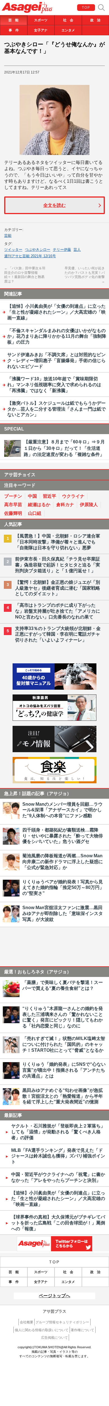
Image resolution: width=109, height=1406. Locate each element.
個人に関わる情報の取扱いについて (41, 1330)
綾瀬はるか (39, 504)
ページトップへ (54, 1295)
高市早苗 (13, 504)
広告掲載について (54, 1338)
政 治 (95, 20)
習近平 (49, 496)
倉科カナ (65, 504)
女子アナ (41, 30)
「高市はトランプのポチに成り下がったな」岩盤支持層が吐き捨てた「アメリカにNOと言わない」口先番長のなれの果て (57, 611)
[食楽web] (54, 781)
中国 (32, 496)
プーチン (13, 496)
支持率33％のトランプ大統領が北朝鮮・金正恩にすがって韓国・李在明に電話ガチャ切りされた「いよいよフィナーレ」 (58, 634)
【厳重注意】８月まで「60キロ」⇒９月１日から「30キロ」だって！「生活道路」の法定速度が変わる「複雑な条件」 (64, 448)
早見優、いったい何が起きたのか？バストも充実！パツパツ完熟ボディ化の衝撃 (85, 274)
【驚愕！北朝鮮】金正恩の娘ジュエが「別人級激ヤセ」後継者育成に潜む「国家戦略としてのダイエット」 (57, 588)
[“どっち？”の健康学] (54, 719)
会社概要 (26, 1322)
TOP (86, 8)
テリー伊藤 (62, 249)
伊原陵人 (89, 504)
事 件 (14, 30)
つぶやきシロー (37, 249)
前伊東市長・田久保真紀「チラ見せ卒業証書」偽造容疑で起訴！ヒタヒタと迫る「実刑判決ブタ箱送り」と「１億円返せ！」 (57, 565)
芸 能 (13, 20)
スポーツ (41, 20)
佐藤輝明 (13, 513)
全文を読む (54, 205)
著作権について (82, 1330)
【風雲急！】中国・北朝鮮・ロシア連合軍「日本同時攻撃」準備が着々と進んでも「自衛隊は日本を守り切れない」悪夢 (57, 542)
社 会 (68, 20)
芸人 (77, 249)
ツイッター (13, 249)
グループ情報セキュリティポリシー (62, 1322)
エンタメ (68, 30)
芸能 (7, 235)
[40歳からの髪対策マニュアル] (54, 688)
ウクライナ (73, 496)
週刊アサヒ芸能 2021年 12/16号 (30, 256)
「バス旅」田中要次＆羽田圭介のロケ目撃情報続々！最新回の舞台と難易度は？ (24, 274)
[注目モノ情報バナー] (54, 750)
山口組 (34, 513)
